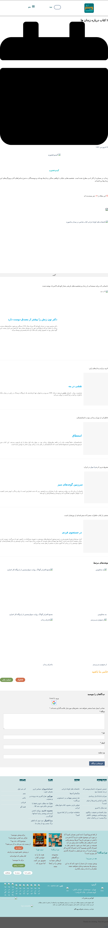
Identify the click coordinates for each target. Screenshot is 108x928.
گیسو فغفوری (54, 170)
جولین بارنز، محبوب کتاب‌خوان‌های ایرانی (67, 806)
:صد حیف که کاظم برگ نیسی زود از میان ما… (42, 822)
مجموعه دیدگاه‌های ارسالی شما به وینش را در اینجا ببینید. (55, 860)
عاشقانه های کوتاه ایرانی (71, 789)
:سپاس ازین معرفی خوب (43, 790)
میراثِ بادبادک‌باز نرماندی (98, 796)
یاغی (24, 798)
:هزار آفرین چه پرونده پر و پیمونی (41, 797)
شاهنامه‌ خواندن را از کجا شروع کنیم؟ (68, 813)
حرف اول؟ (39, 850)
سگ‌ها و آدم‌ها (75, 793)
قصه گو (23, 807)
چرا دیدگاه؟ (55, 850)
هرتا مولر (93, 467)
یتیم (24, 793)
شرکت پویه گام (78, 909)
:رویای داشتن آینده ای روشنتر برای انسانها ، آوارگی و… (42, 813)
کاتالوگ (20, 680)
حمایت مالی (6, 680)
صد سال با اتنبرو (101, 808)
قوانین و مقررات (88, 898)
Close (106, 927)
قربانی (23, 802)
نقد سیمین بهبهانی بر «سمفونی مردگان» (68, 799)
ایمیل (102, 743)
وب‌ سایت (101, 753)
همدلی (72, 835)
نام (103, 733)
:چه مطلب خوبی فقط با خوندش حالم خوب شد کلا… (42, 804)
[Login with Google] (54, 702)
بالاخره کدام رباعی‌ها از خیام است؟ (97, 802)
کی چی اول (22, 789)
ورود (50, 7)
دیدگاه (102, 711)
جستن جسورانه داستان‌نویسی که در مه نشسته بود (95, 790)
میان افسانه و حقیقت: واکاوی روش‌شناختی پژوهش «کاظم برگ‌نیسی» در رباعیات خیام (96, 815)
